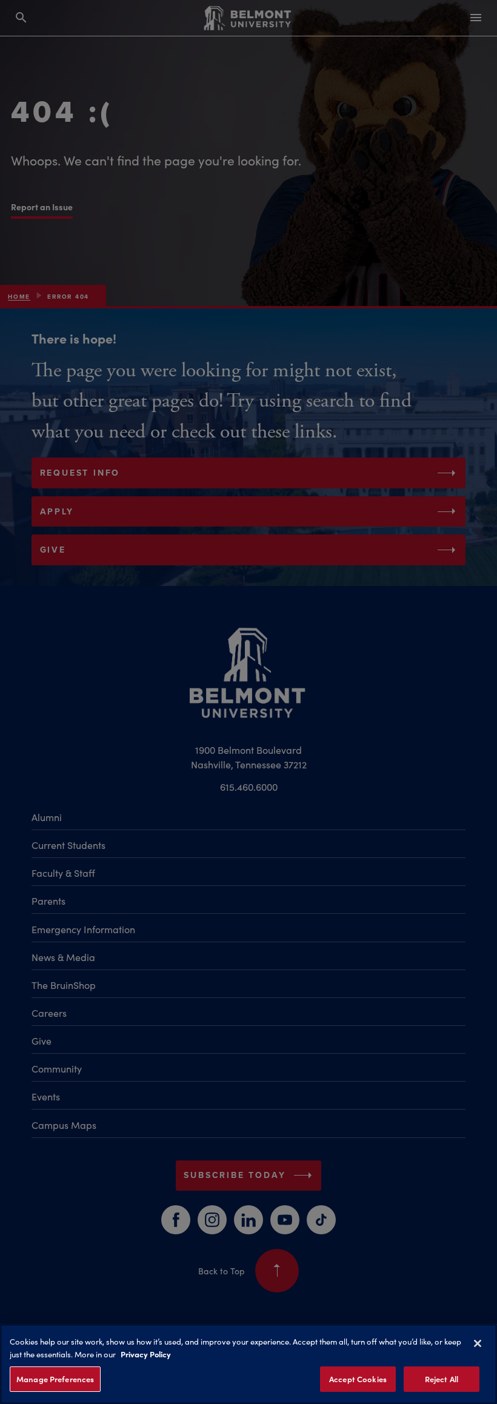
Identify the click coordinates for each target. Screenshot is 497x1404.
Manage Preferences (55, 1379)
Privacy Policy (146, 1353)
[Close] (477, 1343)
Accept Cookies (358, 1379)
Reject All (441, 1379)
